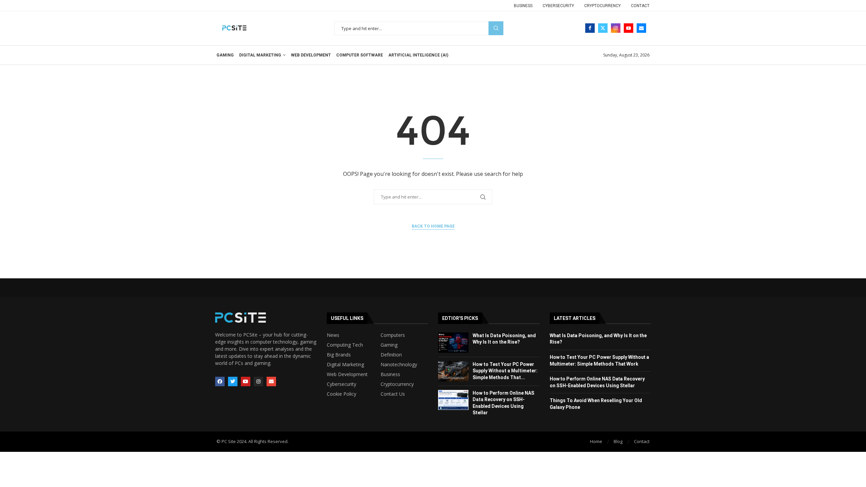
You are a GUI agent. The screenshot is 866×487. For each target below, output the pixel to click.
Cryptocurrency (602, 5)
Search (495, 28)
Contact (640, 5)
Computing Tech (345, 345)
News (333, 335)
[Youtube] (628, 28)
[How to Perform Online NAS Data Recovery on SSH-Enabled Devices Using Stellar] (453, 400)
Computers (393, 335)
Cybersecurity (558, 5)
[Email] (641, 28)
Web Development (311, 55)
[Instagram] (615, 28)
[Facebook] (590, 28)
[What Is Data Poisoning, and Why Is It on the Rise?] (453, 342)
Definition (391, 354)
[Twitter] (603, 28)
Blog (618, 441)
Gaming (225, 55)
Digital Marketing (260, 55)
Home (596, 441)
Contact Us (393, 394)
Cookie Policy (341, 394)
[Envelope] (271, 381)
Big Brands (339, 354)
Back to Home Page (433, 226)
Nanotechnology (399, 364)
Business (523, 5)
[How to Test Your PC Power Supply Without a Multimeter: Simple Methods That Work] (453, 371)
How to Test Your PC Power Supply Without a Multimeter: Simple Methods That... (505, 371)
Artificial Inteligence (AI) (418, 55)
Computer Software (359, 55)
